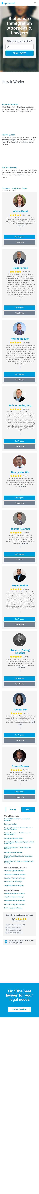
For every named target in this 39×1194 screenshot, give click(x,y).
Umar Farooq (20, 268)
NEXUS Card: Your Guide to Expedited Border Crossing (18, 862)
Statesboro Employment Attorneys (15, 874)
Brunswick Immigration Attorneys (14, 900)
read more (21, 226)
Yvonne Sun (20, 709)
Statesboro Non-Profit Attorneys (14, 885)
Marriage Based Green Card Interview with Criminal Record (17, 833)
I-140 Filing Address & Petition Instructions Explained (17, 847)
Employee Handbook (10, 824)
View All (13, 809)
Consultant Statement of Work (13, 838)
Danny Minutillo (20, 472)
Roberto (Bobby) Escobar (20, 651)
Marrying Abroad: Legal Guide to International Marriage (18, 856)
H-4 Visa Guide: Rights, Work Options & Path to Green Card (19, 842)
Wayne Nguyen (20, 338)
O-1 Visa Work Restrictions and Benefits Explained (17, 819)
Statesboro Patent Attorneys (13, 882)
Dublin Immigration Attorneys (13, 908)
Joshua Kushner (20, 528)
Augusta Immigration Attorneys (14, 897)
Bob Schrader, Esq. (20, 405)
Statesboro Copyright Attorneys (14, 870)
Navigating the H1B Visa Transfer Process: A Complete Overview (18, 828)
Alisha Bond (20, 211)
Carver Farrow (20, 766)
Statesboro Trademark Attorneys (14, 878)
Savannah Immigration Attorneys (14, 893)
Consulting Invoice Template (13, 852)
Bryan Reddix (20, 585)
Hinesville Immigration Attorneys (14, 904)
